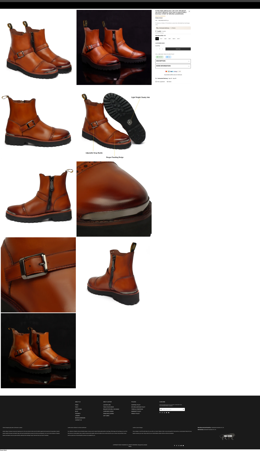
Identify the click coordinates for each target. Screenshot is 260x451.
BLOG (76, 411)
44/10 (174, 38)
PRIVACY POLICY (135, 413)
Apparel (116, 7)
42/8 (165, 38)
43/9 (169, 38)
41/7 (161, 38)
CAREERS (77, 415)
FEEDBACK (77, 413)
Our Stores (78, 409)
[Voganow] (130, 4)
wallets (93, 433)
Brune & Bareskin (80, 418)
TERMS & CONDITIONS (137, 409)
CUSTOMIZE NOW (160, 43)
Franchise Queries (108, 413)
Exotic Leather (97, 7)
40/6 (157, 38)
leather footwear (9, 433)
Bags (130, 7)
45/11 (178, 38)
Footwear (109, 7)
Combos (142, 7)
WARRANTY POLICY (136, 411)
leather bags (17, 433)
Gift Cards (106, 415)
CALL (169, 57)
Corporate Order (108, 411)
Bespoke (147, 7)
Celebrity (136, 7)
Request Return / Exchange (111, 409)
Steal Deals (163, 7)
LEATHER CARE (107, 405)
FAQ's (76, 407)
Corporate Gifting (155, 7)
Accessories (123, 7)
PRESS (76, 405)
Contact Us (78, 420)
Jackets (4, 431)
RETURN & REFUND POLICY (138, 407)
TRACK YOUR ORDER (108, 407)
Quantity (157, 45)
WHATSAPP (160, 57)
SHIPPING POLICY (135, 405)
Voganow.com (20, 431)
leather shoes (77, 431)
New (103, 7)
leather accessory (136, 433)
